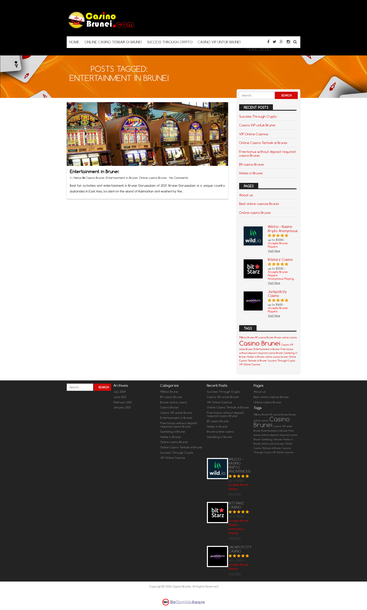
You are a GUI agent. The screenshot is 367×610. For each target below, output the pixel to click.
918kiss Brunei (246, 337)
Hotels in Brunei (251, 173)
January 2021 (122, 407)
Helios (78, 177)
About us (246, 195)
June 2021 (119, 397)
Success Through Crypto (258, 116)
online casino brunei (276, 356)
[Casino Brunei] (101, 28)
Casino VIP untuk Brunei (257, 125)
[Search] (295, 41)
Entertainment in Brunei (94, 171)
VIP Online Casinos (253, 134)
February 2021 (122, 402)
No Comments (178, 177)
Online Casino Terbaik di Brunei (263, 143)
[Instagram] (288, 41)
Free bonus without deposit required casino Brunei (267, 154)
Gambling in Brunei (172, 431)
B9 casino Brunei (251, 164)
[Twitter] (274, 41)
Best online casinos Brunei (259, 204)
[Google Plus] (281, 41)
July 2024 (119, 391)
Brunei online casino (285, 337)
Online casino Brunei (153, 177)
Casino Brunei (95, 177)
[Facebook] (268, 41)
